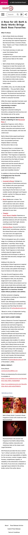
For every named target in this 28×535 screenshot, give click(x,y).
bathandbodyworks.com (18, 308)
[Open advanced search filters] (21, 14)
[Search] (18, 14)
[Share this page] (26, 14)
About (6, 525)
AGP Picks (4, 2)
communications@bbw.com (9, 371)
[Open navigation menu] (2, 14)
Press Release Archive (16, 525)
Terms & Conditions (14, 532)
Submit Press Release (14, 529)
